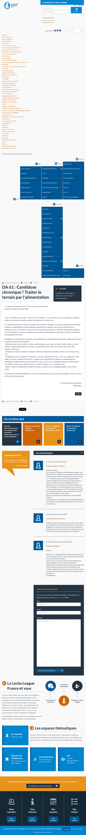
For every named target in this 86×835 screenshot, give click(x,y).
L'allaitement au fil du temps (10, 89)
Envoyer (35, 283)
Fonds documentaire (9, 96)
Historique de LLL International (11, 52)
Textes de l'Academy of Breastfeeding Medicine (16, 110)
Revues (4, 144)
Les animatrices (6, 41)
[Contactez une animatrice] (50, 686)
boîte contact (60, 597)
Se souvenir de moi (48, 18)
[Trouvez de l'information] (64, 700)
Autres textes (6, 119)
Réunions (5, 127)
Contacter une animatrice (9, 60)
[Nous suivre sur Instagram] (55, 31)
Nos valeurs (5, 43)
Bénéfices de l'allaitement (9, 75)
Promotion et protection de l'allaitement (14, 66)
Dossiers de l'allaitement (9, 106)
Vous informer (7, 58)
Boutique (5, 138)
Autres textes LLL (7, 115)
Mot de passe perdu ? (49, 20)
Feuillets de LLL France (9, 100)
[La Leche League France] (11, 5)
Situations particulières (9, 83)
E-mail (39, 609)
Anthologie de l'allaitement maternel (13, 117)
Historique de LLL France (10, 50)
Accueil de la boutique (8, 140)
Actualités (5, 68)
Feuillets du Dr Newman (9, 102)
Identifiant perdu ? (48, 22)
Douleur (26, 283)
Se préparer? (6, 77)
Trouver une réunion (8, 131)
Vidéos (4, 104)
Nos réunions (53, 819)
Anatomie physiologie (8, 73)
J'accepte (66, 829)
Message (39, 618)
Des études (5, 64)
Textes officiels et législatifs (10, 112)
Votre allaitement (7, 71)
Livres (4, 142)
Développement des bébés (9, 91)
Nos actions (74, 819)
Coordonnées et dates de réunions (40, 786)
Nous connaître (7, 39)
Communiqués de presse (9, 121)
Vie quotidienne (6, 87)
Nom (38, 601)
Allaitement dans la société (10, 81)
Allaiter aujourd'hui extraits (10, 98)
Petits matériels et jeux (9, 148)
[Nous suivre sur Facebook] (57, 31)
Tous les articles (7, 94)
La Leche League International (11, 47)
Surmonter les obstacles (9, 85)
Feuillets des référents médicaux (11, 108)
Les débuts (5, 79)
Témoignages (6, 123)
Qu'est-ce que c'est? (8, 129)
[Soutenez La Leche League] (77, 686)
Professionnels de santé (9, 146)
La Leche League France (9, 45)
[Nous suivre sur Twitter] (60, 31)
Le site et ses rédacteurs (9, 54)
